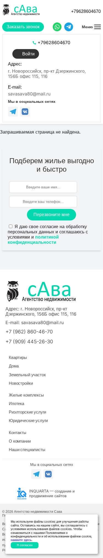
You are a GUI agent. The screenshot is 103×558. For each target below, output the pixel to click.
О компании (20, 441)
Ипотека (16, 403)
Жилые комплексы (26, 395)
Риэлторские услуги (27, 412)
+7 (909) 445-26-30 (29, 341)
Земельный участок (27, 374)
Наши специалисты (27, 449)
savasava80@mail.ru (29, 94)
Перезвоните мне (51, 214)
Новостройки (21, 383)
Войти (28, 54)
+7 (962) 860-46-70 (29, 332)
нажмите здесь (21, 540)
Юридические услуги (28, 420)
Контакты (17, 432)
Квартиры (18, 357)
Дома (13, 366)
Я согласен (24, 545)
